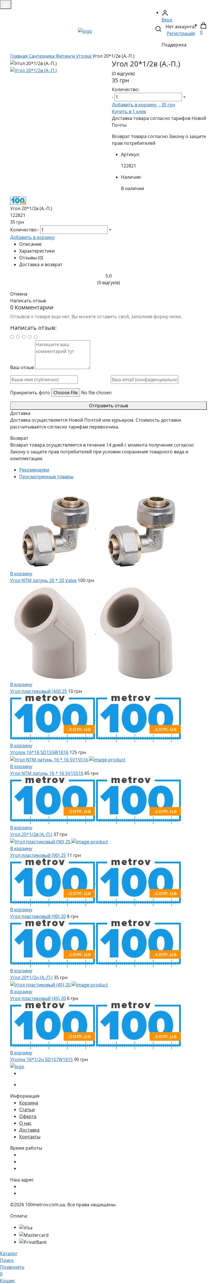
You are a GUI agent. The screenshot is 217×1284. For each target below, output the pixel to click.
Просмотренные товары (46, 476)
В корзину (21, 573)
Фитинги (66, 56)
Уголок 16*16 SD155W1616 (39, 752)
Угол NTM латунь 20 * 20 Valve (43, 580)
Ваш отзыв (22, 367)
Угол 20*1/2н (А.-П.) (31, 977)
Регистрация (181, 33)
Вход (167, 20)
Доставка (29, 1130)
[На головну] (85, 30)
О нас (25, 1123)
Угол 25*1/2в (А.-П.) (31, 834)
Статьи (27, 1109)
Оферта (27, 1116)
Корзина (28, 1103)
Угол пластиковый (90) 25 (38, 855)
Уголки (84, 56)
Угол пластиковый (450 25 (38, 691)
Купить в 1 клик (129, 111)
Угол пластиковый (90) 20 (38, 916)
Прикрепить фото (30, 392)
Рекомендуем (34, 470)
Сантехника (42, 56)
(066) (35, 1085)
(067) (35, 1073)
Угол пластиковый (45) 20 (38, 998)
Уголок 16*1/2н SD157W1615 (41, 1059)
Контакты (29, 1137)
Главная (19, 56)
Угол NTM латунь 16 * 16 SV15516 (46, 773)
